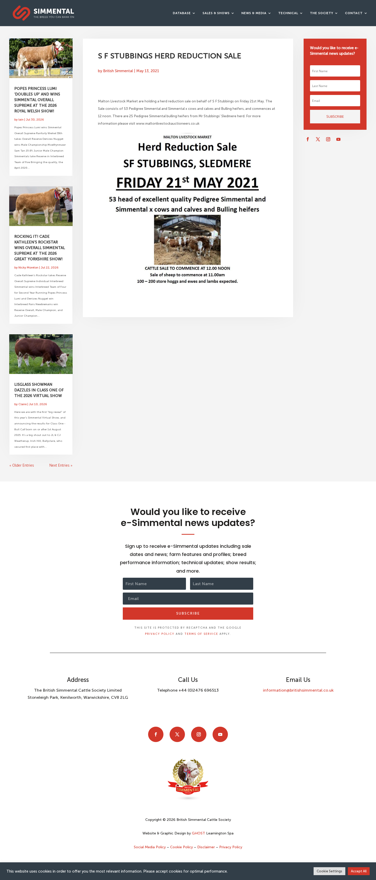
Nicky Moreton (28, 267)
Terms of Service (201, 634)
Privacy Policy (159, 634)
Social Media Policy (150, 847)
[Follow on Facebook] (308, 139)
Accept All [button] (359, 871)
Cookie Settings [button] (329, 871)
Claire (22, 404)
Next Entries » (60, 465)
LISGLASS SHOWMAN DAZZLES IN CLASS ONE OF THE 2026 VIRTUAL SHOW (39, 390)
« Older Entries (21, 465)
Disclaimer (206, 847)
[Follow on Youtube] (338, 139)
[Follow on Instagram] (328, 139)
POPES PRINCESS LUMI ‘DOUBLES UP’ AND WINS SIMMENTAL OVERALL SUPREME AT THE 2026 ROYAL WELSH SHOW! (37, 99)
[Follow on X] (318, 139)
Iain (21, 119)
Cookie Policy (181, 847)
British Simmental (118, 71)
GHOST (198, 833)
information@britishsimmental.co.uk (298, 690)
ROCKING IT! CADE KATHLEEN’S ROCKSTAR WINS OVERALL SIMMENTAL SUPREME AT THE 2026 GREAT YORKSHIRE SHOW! (39, 247)
